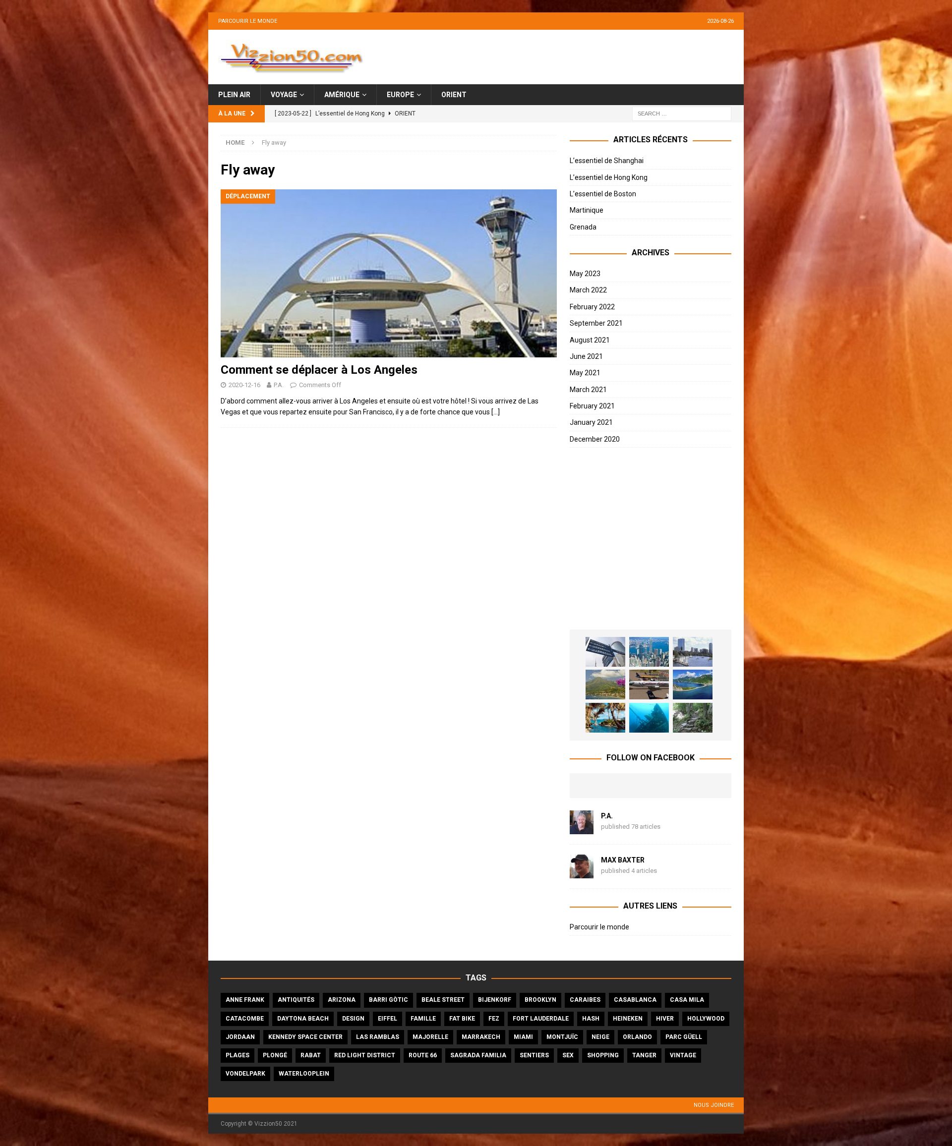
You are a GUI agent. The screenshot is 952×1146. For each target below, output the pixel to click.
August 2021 (590, 340)
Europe (400, 95)
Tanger (644, 1055)
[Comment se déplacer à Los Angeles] (389, 273)
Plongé (275, 1055)
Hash (590, 1018)
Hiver (665, 1018)
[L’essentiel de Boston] (693, 652)
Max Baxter (623, 860)
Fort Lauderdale (541, 1018)
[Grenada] (649, 684)
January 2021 (591, 422)
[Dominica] (693, 684)
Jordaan (240, 1036)
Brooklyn (540, 999)
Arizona (342, 999)
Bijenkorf (494, 999)
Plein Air (234, 95)
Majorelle (430, 1036)
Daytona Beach (303, 1018)
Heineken (628, 1018)
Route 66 (423, 1055)
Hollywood (705, 1018)
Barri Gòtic (388, 999)
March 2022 (588, 290)
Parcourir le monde (247, 21)
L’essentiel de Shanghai (607, 161)
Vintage (683, 1055)
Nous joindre (714, 1105)
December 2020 (595, 439)
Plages (237, 1055)
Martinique (586, 210)
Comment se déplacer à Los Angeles (319, 370)
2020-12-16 (244, 385)
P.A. (279, 385)
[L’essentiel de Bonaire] (649, 718)
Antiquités (296, 999)
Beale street (443, 999)
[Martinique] (605, 684)
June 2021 (586, 356)
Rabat (310, 1055)
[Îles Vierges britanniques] (605, 718)
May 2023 (585, 274)
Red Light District (364, 1055)
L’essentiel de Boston (603, 194)
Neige (600, 1036)
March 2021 (588, 390)
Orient (454, 95)
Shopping (603, 1055)
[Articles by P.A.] (582, 829)
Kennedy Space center (305, 1036)
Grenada (583, 227)
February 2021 (592, 406)
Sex (568, 1055)
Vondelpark (245, 1073)
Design (353, 1018)
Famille (423, 1018)
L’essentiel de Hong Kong (609, 177)
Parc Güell (683, 1036)
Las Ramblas (377, 1036)
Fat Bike (462, 1018)
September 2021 (596, 323)
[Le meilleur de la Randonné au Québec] (693, 718)
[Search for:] (681, 113)
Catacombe (245, 1018)
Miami (523, 1036)
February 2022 (592, 307)
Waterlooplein (304, 1073)
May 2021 (585, 373)
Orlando (637, 1036)
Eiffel (387, 1018)
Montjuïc (562, 1036)
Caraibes (585, 999)
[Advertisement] (650, 538)
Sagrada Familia (478, 1055)
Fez (493, 1018)
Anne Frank (245, 999)
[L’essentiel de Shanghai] (605, 652)
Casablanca (635, 999)
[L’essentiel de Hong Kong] (649, 652)
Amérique (341, 95)
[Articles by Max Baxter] (582, 873)
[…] (495, 412)
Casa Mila (687, 999)
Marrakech (481, 1036)
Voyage (284, 95)
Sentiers (534, 1055)
